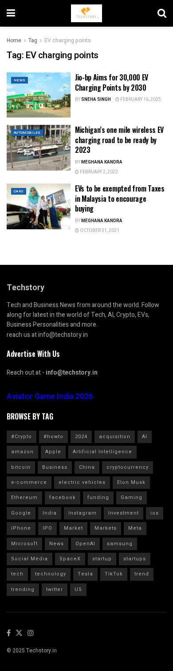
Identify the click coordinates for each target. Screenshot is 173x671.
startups (134, 559)
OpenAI (85, 543)
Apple (53, 451)
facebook (62, 497)
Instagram (82, 513)
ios (154, 513)
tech (17, 574)
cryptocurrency (127, 467)
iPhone (21, 528)
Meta (135, 528)
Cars (19, 191)
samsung (120, 543)
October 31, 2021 (99, 231)
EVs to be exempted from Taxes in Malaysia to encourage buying (120, 198)
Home (14, 40)
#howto (53, 436)
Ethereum (24, 497)
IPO (47, 528)
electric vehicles (82, 482)
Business (54, 467)
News (19, 80)
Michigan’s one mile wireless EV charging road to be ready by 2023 (119, 139)
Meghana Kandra (101, 162)
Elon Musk (131, 482)
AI (144, 436)
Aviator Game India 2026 (50, 396)
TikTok (114, 574)
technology (50, 574)
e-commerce (29, 482)
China (87, 467)
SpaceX (70, 559)
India (50, 513)
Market (73, 528)
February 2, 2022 (98, 172)
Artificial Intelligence (102, 451)
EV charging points (67, 40)
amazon (22, 451)
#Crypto (21, 436)
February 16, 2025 (140, 99)
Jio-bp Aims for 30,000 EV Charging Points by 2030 (111, 82)
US (78, 589)
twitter (54, 589)
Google (21, 513)
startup (102, 559)
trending (23, 589)
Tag (32, 40)
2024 (81, 436)
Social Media (29, 559)
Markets (105, 528)
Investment (123, 513)
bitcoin (21, 467)
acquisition (114, 436)
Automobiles (27, 132)
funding (98, 497)
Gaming (131, 497)
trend (141, 574)
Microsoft (24, 543)
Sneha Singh (96, 99)
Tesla (85, 574)
